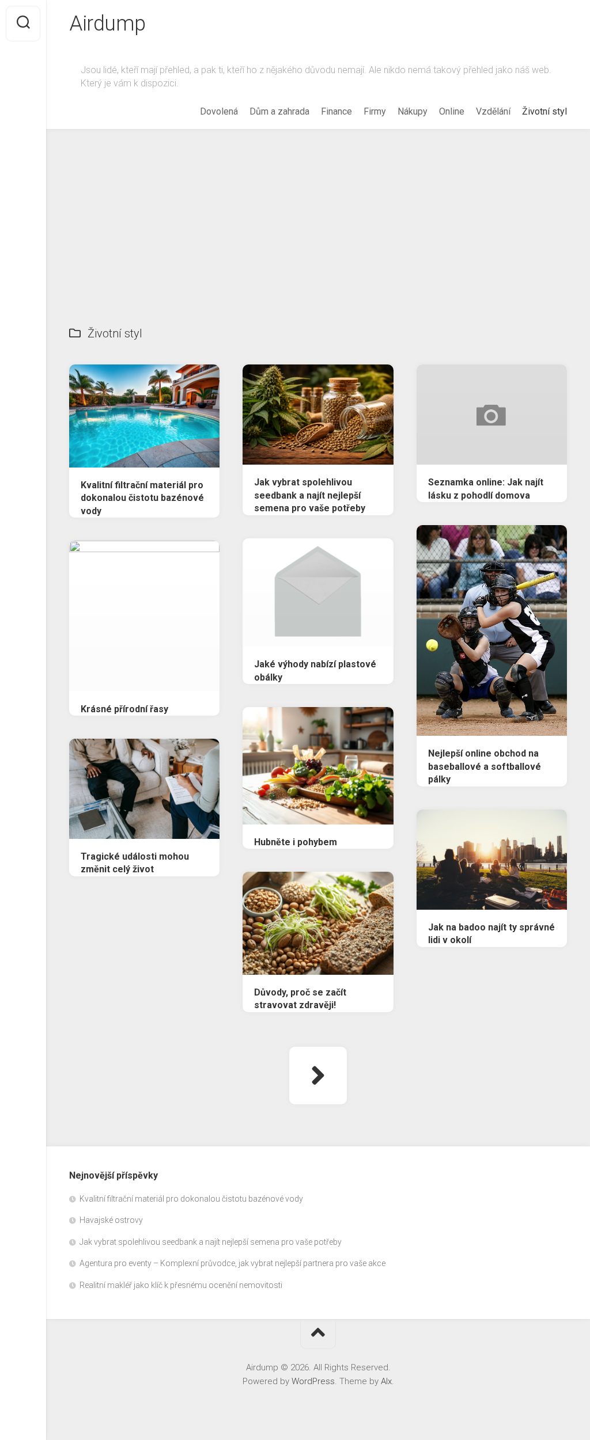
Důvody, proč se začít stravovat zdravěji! (300, 999)
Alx (386, 1381)
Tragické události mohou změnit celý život (135, 863)
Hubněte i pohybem (295, 842)
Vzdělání (493, 111)
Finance (336, 111)
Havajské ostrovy (111, 1220)
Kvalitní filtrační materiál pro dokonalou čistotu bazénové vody (142, 498)
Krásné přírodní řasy (124, 709)
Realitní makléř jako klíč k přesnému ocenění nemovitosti (181, 1285)
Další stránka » (318, 1075)
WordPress (313, 1381)
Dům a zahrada (279, 111)
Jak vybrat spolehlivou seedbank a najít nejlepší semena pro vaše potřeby (309, 495)
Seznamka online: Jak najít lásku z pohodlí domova (485, 489)
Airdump (107, 24)
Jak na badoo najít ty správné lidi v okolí (491, 934)
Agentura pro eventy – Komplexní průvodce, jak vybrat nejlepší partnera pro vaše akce (232, 1263)
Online (451, 111)
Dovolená (219, 111)
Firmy (375, 111)
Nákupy (413, 111)
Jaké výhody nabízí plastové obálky (315, 671)
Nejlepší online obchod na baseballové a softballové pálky (484, 766)
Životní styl (544, 111)
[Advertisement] (318, 216)
